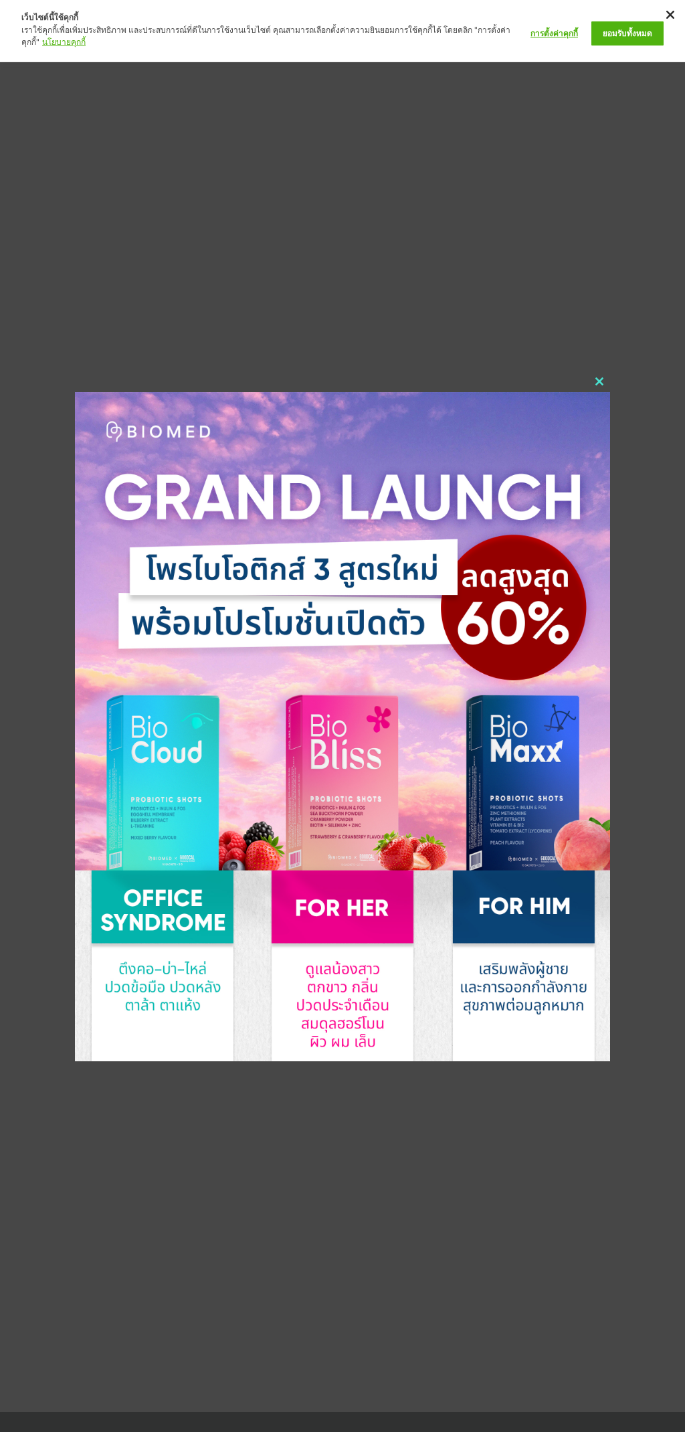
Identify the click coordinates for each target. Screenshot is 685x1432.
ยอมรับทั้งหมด (627, 33)
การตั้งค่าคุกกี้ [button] (554, 33)
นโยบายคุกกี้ (64, 42)
